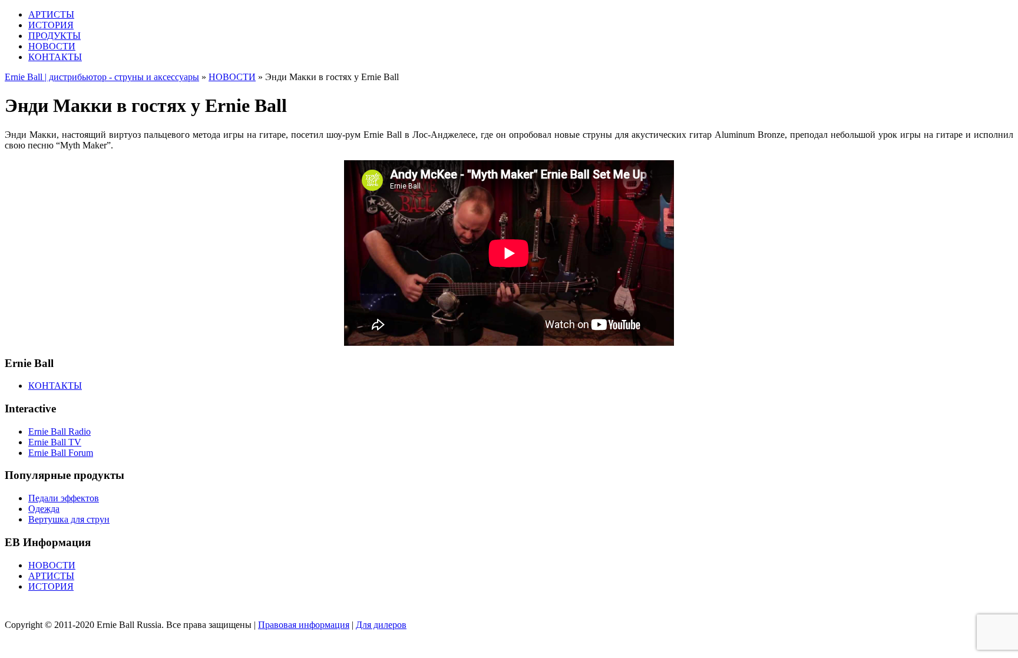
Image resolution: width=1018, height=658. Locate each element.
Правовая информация (303, 625)
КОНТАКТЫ (55, 57)
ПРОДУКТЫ (54, 36)
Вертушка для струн (69, 519)
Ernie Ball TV (54, 442)
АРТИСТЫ (51, 14)
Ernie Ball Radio (59, 431)
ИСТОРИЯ (51, 25)
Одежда (44, 509)
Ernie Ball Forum (60, 453)
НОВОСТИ (51, 46)
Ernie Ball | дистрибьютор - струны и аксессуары (102, 77)
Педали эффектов (63, 498)
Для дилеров (381, 625)
